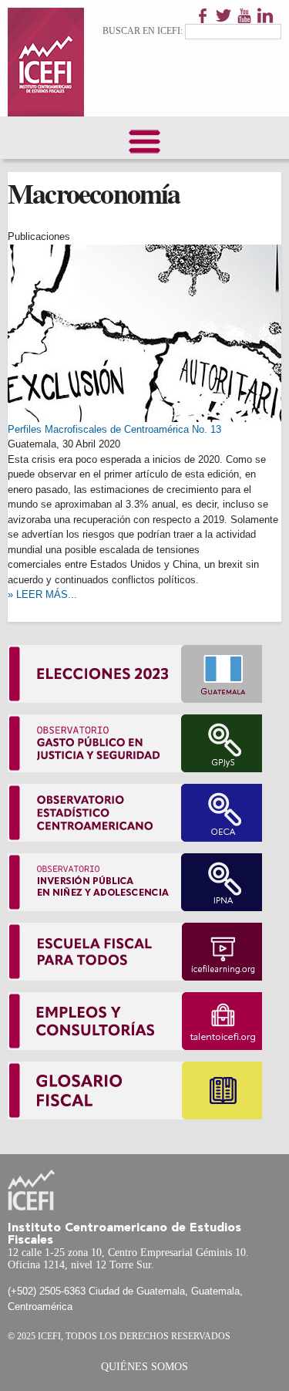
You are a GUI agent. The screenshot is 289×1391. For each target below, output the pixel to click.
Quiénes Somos (144, 1366)
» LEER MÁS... (42, 594)
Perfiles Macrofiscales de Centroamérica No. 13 (114, 429)
